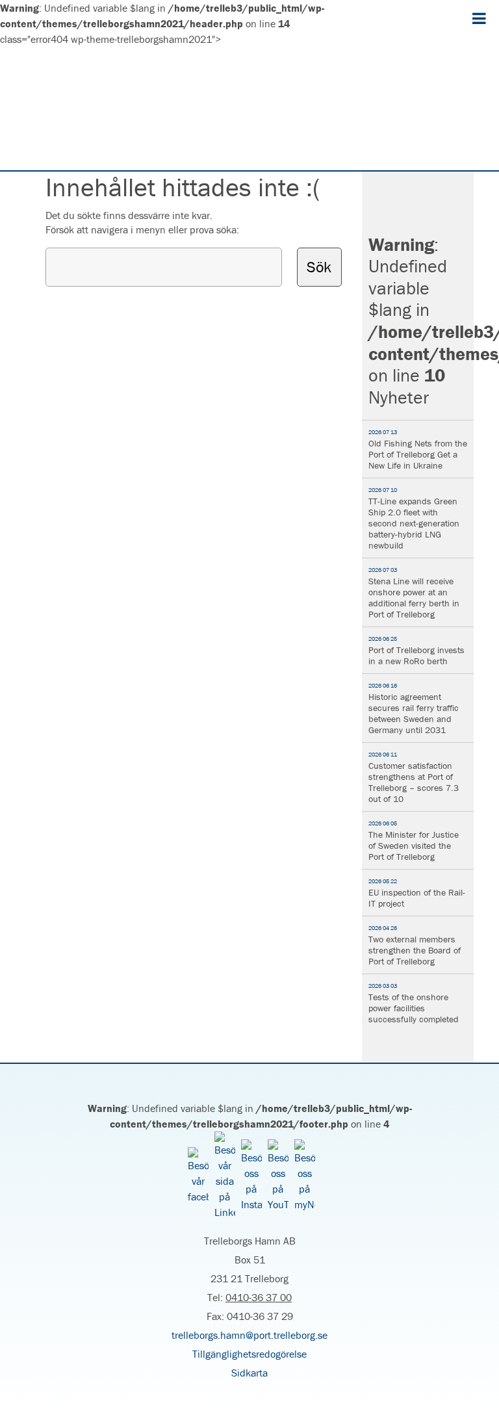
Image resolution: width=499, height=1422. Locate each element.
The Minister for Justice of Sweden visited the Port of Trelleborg (413, 841)
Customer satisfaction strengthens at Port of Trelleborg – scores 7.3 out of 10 (413, 778)
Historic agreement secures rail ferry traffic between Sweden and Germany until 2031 (413, 709)
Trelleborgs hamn (249, 108)
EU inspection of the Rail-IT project (416, 893)
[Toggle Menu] (479, 18)
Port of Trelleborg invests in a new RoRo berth (416, 651)
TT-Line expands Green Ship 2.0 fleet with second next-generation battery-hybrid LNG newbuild (413, 518)
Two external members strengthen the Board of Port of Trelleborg (414, 945)
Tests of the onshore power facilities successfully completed (413, 1003)
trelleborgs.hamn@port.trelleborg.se (249, 1334)
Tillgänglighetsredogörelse (249, 1353)
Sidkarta (249, 1372)
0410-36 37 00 (258, 1297)
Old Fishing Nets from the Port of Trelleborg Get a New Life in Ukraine (417, 449)
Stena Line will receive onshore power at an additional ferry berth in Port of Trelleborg (413, 593)
